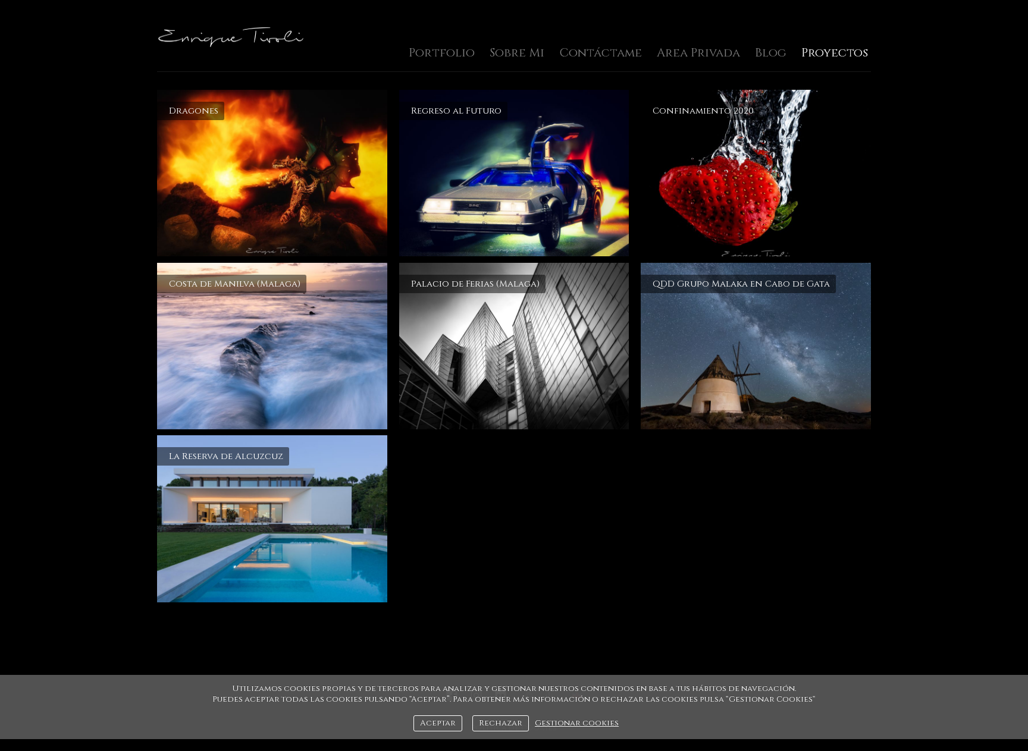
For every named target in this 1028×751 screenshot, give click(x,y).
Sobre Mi (517, 53)
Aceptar (438, 723)
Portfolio (442, 53)
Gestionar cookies (577, 723)
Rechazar (500, 723)
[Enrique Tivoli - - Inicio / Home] (231, 37)
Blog (770, 53)
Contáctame (600, 53)
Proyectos (834, 53)
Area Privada (698, 53)
